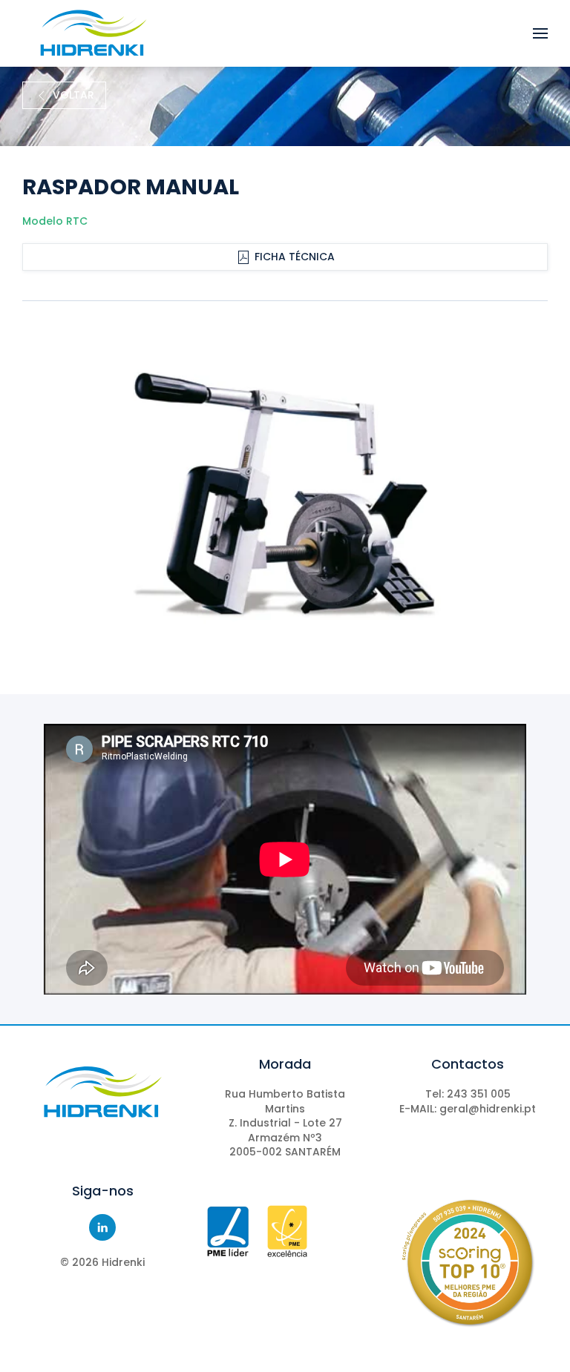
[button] (540, 33)
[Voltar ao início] (93, 33)
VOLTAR (73, 95)
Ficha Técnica (295, 256)
